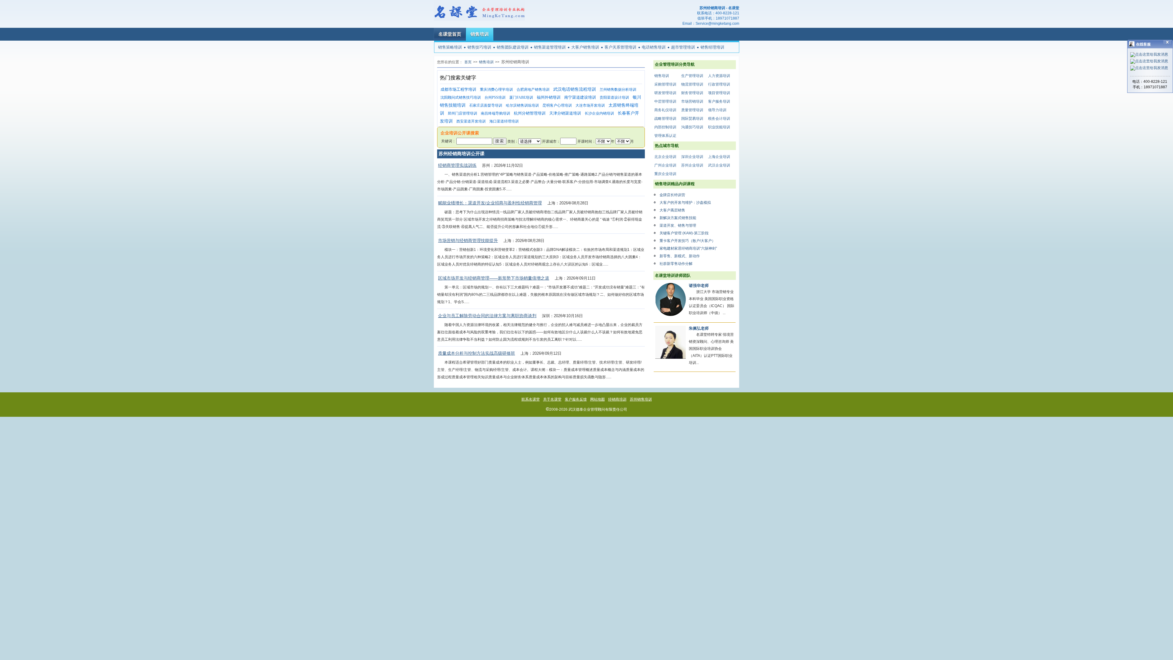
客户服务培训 (719, 101)
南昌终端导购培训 (495, 113)
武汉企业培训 (719, 165)
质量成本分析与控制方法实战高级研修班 (476, 353)
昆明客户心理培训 (557, 105)
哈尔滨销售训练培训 (522, 105)
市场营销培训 (692, 101)
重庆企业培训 (665, 174)
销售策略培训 (450, 47)
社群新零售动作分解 (676, 264)
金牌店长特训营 (672, 195)
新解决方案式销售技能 (678, 218)
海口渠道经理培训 (504, 121)
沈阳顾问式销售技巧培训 (460, 97)
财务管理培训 (692, 93)
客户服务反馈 (576, 399)
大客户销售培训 (585, 47)
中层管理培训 (665, 101)
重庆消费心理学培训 (496, 89)
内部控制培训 (665, 127)
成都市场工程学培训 (458, 89)
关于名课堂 (552, 399)
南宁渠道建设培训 (580, 97)
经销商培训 (617, 399)
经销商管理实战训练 (457, 165)
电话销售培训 (654, 47)
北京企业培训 (665, 157)
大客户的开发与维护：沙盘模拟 (685, 202)
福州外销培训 (549, 97)
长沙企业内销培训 (599, 113)
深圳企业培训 (692, 157)
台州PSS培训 (495, 97)
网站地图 (597, 399)
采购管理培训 (665, 84)
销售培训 (479, 34)
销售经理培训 (712, 47)
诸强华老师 (699, 285)
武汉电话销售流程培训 (574, 89)
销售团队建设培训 (512, 47)
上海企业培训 (719, 157)
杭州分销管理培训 (530, 113)
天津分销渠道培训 (565, 113)
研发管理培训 (665, 93)
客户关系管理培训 (620, 47)
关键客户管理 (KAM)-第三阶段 (684, 233)
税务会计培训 (719, 118)
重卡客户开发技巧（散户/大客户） (687, 241)
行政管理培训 (719, 84)
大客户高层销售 (672, 210)
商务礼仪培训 (665, 110)
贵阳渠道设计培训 (614, 97)
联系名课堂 (530, 399)
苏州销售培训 (641, 399)
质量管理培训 (692, 110)
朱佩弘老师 (699, 328)
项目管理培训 (719, 93)
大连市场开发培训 (590, 105)
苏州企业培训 (692, 165)
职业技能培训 (719, 127)
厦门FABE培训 (521, 97)
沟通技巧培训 (692, 127)
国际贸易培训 (692, 118)
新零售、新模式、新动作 (680, 256)
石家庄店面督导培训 (485, 105)
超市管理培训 (683, 47)
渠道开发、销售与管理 (678, 225)
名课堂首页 (449, 34)
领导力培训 (717, 110)
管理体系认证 (665, 136)
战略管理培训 (665, 118)
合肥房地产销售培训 (533, 89)
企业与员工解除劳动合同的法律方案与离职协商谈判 (487, 315)
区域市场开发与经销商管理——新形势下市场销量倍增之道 (493, 278)
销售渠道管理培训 (550, 47)
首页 (468, 62)
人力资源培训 (719, 76)
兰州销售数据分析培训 (618, 89)
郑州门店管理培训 (462, 113)
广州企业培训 (665, 165)
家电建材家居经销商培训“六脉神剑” (688, 248)
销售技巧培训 (479, 47)
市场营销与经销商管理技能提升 (468, 240)
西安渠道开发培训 (471, 121)
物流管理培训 (692, 84)
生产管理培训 (692, 76)
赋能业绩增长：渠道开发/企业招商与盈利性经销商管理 (490, 202)
